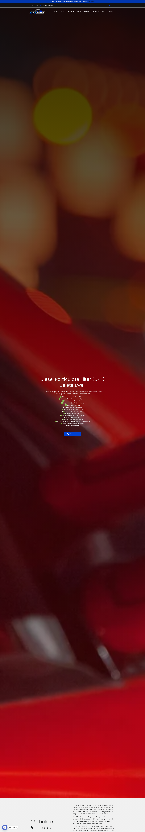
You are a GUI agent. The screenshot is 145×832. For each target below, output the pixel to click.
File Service (95, 11)
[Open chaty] (4, 827)
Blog (103, 11)
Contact (110, 11)
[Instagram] (114, 5)
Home (55, 11)
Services (70, 11)
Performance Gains (83, 11)
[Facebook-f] (110, 5)
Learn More (91, 2)
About (62, 11)
